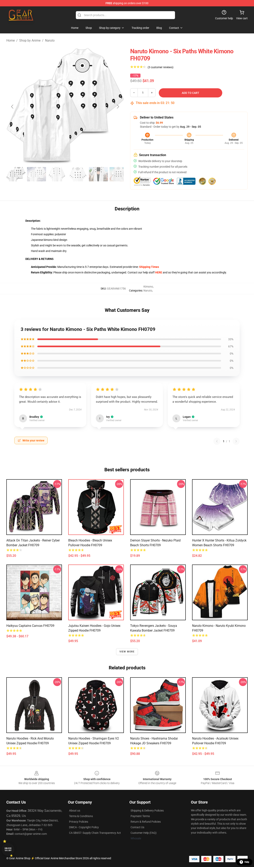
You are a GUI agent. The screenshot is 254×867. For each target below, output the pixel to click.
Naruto (50, 40)
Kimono (148, 286)
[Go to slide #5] (98, 174)
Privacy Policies (78, 821)
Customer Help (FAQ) (144, 832)
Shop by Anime (29, 40)
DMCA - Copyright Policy (84, 827)
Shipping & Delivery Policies (147, 810)
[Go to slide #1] (15, 174)
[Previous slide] (12, 106)
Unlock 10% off (8, 849)
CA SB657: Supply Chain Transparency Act (95, 832)
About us (74, 810)
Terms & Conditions (81, 816)
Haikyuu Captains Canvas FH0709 (30, 626)
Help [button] (246, 862)
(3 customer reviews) (160, 67)
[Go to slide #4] (77, 174)
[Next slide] (118, 106)
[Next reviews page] (236, 441)
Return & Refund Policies (146, 821)
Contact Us (137, 827)
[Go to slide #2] (36, 174)
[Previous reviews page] (216, 441)
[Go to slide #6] (119, 174)
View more (127, 651)
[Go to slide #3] (57, 174)
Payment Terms (140, 816)
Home (10, 40)
